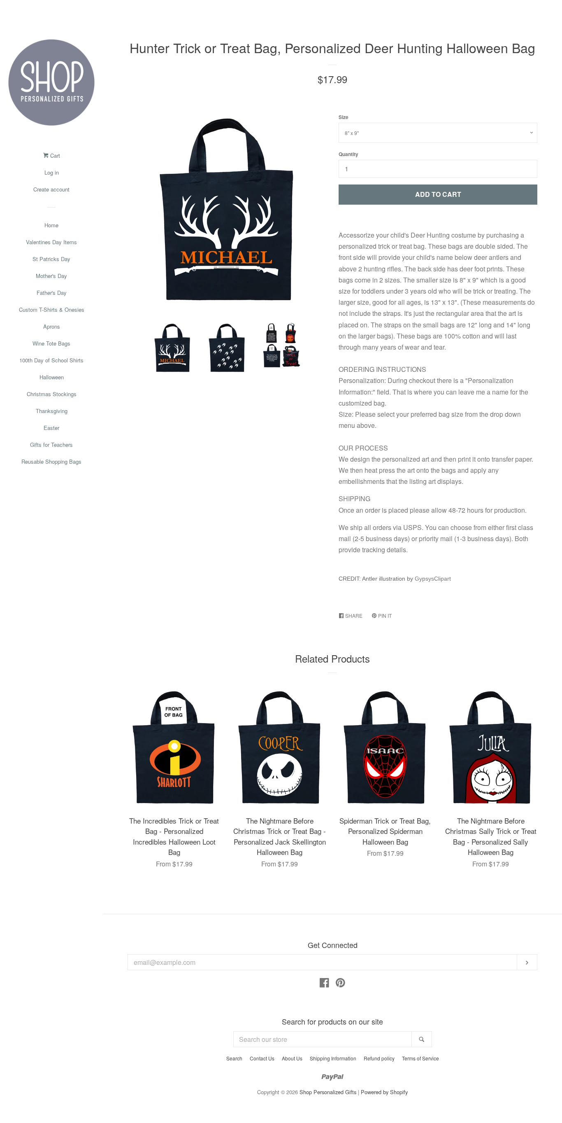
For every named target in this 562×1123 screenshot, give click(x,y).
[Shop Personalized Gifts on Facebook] (324, 984)
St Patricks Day (51, 259)
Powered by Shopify (384, 1092)
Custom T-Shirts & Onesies (51, 309)
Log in (51, 172)
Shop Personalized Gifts (328, 1092)
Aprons (51, 326)
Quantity (348, 154)
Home (51, 225)
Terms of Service (420, 1058)
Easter (51, 428)
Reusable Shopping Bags (51, 461)
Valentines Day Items (51, 242)
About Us (292, 1058)
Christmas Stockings (52, 394)
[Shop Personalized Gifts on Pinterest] (340, 984)
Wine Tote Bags (51, 343)
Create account (51, 189)
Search (234, 1058)
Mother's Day (51, 276)
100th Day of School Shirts (51, 360)
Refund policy (379, 1058)
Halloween (51, 377)
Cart (54, 155)
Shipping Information (333, 1058)
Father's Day (52, 293)
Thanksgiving (51, 411)
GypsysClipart (433, 578)
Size (343, 117)
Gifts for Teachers (51, 444)
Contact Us (262, 1058)
